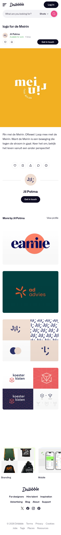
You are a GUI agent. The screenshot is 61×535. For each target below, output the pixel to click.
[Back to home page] (17, 5)
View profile (52, 217)
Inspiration (46, 496)
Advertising (16, 501)
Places (30, 528)
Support (46, 501)
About (36, 501)
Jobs (15, 528)
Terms (29, 523)
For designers (16, 496)
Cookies (50, 523)
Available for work (17, 37)
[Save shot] (11, 42)
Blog (27, 501)
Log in (51, 4)
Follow (28, 37)
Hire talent (32, 496)
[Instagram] (33, 508)
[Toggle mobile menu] (4, 4)
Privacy (39, 523)
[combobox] (20, 14)
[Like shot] (5, 42)
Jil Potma (15, 34)
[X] (22, 508)
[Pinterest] (38, 508)
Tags (22, 528)
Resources (42, 528)
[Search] (54, 14)
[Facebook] (27, 508)
